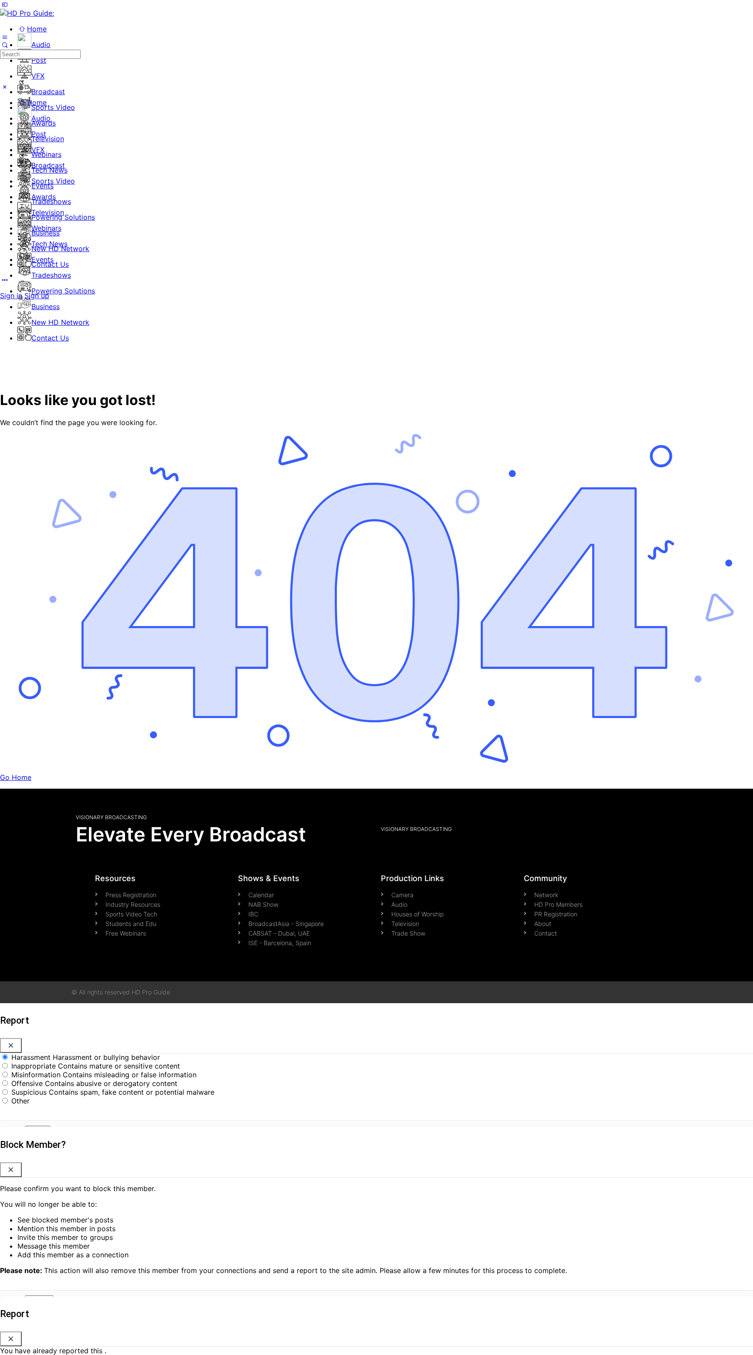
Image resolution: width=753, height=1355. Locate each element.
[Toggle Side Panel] (5, 4)
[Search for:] (40, 53)
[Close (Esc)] (11, 1045)
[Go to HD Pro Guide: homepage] (27, 13)
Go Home (15, 777)
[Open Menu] (5, 36)
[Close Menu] (5, 86)
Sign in (11, 295)
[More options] (5, 280)
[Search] (5, 45)
